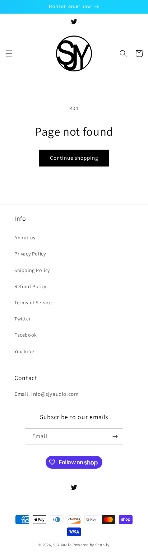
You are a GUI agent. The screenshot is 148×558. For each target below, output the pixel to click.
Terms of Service (33, 302)
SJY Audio (62, 544)
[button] (9, 53)
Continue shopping (74, 157)
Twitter (22, 318)
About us (25, 237)
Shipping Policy (32, 270)
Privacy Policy (30, 253)
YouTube (24, 351)
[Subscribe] (115, 436)
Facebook (25, 335)
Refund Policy (30, 286)
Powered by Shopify (91, 544)
